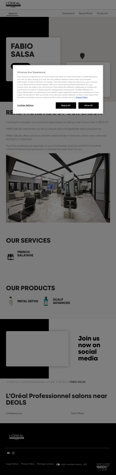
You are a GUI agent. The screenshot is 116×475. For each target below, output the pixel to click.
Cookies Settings (25, 105)
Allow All (88, 105)
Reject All (65, 105)
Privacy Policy (82, 97)
